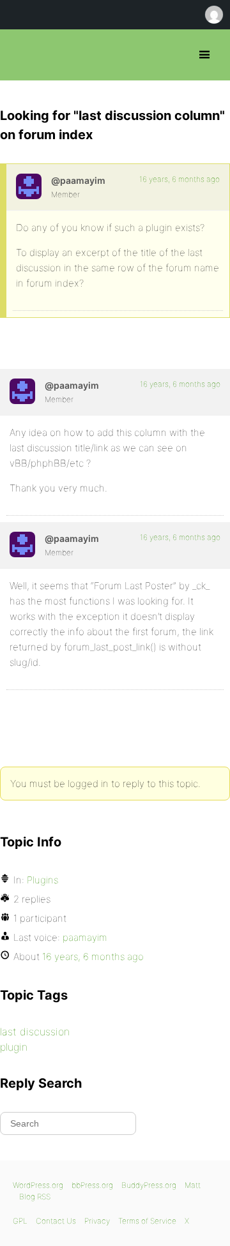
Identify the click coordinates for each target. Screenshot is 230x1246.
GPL (20, 1221)
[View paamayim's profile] (29, 186)
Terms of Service (147, 1221)
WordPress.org (38, 1185)
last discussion (35, 1031)
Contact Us (56, 1221)
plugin (13, 1046)
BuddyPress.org (148, 1185)
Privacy (97, 1221)
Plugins (42, 880)
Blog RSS (34, 1196)
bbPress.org (21, 54)
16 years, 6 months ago (179, 179)
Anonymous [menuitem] (213, 14)
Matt (193, 1185)
